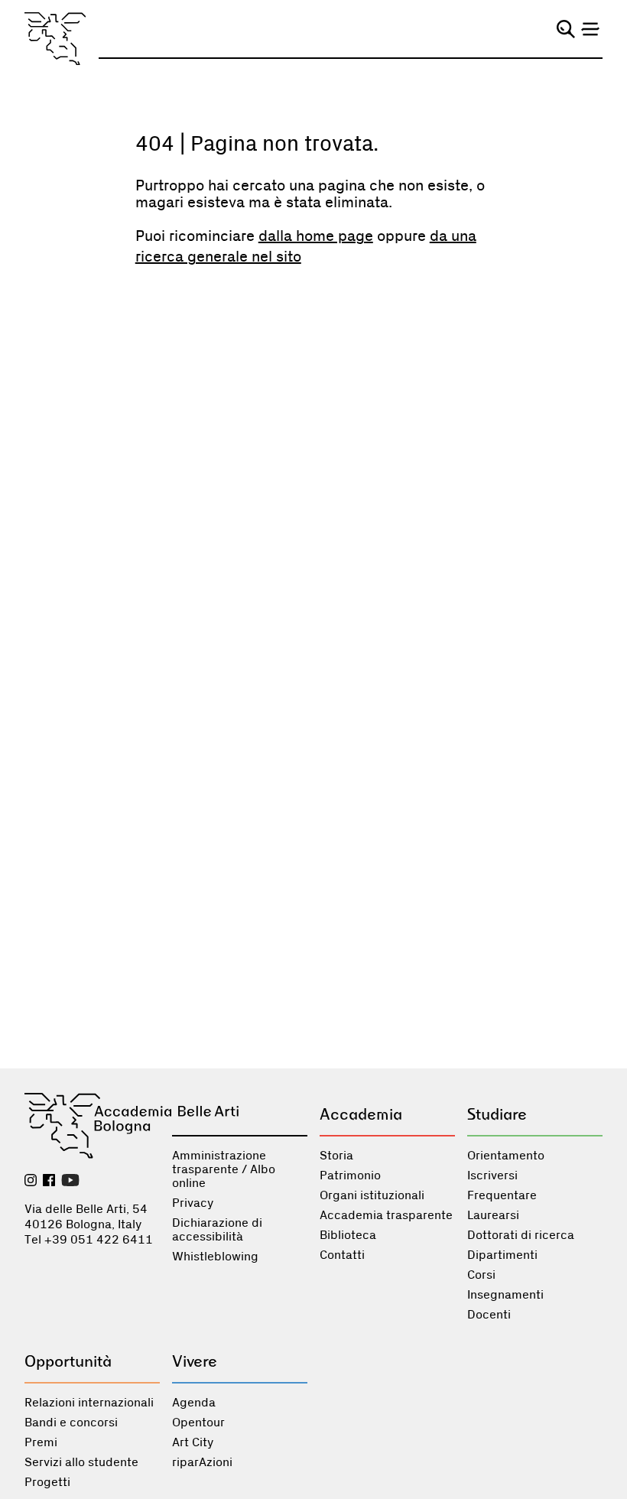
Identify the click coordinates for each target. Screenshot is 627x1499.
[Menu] (590, 29)
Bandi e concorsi (71, 1422)
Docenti (489, 1315)
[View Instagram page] (30, 1181)
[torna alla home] (55, 38)
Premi (40, 1442)
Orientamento (505, 1155)
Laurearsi (493, 1215)
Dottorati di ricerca (520, 1235)
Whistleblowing (215, 1256)
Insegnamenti (505, 1295)
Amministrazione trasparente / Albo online (223, 1169)
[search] (566, 29)
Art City (192, 1442)
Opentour (198, 1422)
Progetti (47, 1482)
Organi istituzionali (372, 1195)
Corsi (481, 1275)
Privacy (192, 1203)
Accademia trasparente (386, 1215)
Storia (336, 1155)
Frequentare (502, 1195)
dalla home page (315, 236)
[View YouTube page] (70, 1181)
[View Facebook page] (49, 1181)
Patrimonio (350, 1175)
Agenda (194, 1403)
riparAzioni (202, 1462)
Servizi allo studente (81, 1462)
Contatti (342, 1255)
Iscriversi (492, 1175)
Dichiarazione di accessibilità (217, 1230)
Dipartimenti (502, 1255)
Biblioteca (348, 1235)
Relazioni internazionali (89, 1403)
